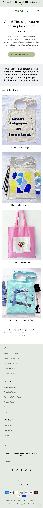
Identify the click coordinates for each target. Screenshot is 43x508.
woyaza (13, 500)
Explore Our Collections (21, 54)
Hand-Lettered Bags (11, 359)
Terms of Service (10, 407)
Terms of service (9, 504)
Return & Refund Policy (13, 397)
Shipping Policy (10, 392)
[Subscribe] (36, 461)
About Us (7, 426)
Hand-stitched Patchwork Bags (20, 320)
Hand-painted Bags (20, 205)
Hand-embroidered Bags (20, 263)
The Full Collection (11, 354)
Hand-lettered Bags (20, 147)
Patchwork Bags (10, 373)
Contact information (34, 504)
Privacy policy (33, 500)
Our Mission (8, 435)
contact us (35, 333)
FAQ (5, 445)
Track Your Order (10, 387)
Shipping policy (21, 504)
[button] (4, 11)
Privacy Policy (9, 402)
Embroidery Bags (10, 368)
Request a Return (10, 412)
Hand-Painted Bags (11, 363)
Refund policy (22, 500)
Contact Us (8, 431)
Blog (6, 440)
